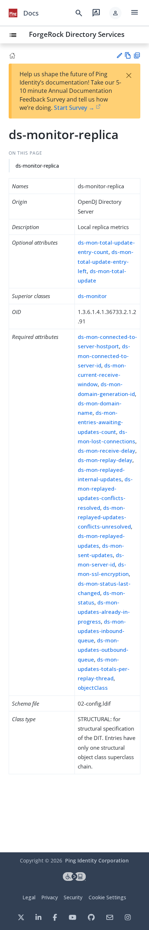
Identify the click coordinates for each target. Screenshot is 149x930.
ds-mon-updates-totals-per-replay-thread (103, 669)
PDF (136, 55)
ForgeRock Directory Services (76, 34)
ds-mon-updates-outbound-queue (103, 650)
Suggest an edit (119, 55)
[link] (13, 13)
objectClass (93, 687)
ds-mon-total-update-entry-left (105, 261)
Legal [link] (28, 897)
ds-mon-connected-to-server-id (104, 356)
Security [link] (73, 897)
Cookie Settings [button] (107, 897)
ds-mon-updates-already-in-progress (104, 612)
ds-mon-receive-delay (106, 450)
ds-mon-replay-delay (105, 460)
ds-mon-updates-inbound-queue (102, 631)
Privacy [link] (49, 897)
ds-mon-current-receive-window (102, 375)
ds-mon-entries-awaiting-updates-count (100, 422)
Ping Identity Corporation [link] (97, 860)
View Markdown (127, 55)
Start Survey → (74, 108)
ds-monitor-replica (37, 165)
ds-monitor (92, 296)
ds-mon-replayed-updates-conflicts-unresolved (104, 517)
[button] (115, 13)
